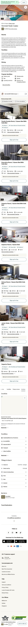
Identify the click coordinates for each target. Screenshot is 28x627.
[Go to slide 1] (13, 521)
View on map (12, 23)
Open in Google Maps (6, 420)
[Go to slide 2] (14, 521)
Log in (23, 2)
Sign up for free (14, 140)
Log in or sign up (22, 623)
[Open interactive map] (14, 405)
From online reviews (13, 28)
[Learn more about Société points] (17, 93)
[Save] (25, 7)
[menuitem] (8, 389)
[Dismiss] (17, 2)
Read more (3, 427)
